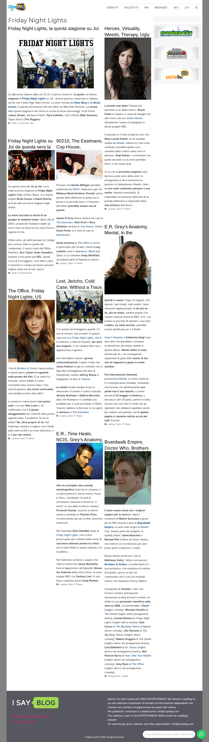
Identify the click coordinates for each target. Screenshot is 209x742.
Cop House (86, 226)
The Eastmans (64, 222)
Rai (147, 7)
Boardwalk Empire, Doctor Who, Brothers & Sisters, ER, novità (126, 448)
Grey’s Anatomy (113, 337)
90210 (76, 189)
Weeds (120, 143)
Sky (176, 7)
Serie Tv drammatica (22, 273)
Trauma (85, 379)
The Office (84, 242)
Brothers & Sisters (27, 368)
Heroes (138, 118)
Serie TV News (123, 209)
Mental (123, 378)
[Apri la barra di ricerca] (196, 7)
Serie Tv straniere (20, 123)
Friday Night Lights (82, 337)
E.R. (143, 316)
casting (111, 209)
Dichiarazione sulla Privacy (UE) (31, 716)
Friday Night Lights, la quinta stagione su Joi (53, 28)
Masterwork (63, 234)
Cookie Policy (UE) (24, 721)
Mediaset (161, 7)
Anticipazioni (114, 676)
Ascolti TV (131, 7)
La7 (187, 7)
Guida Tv (112, 7)
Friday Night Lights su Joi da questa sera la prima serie (30, 147)
